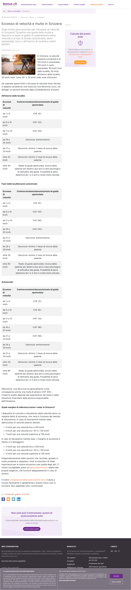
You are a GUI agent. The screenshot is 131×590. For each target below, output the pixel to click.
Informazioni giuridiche (98, 567)
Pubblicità (71, 564)
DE (112, 551)
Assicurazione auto (28, 4)
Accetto (116, 576)
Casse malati (63, 4)
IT (119, 551)
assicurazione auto (39, 467)
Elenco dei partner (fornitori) (67, 580)
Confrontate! (80, 62)
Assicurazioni (47, 4)
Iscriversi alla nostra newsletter (14, 561)
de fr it (110, 4)
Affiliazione (71, 568)
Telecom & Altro (96, 4)
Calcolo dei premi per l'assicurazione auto (81, 54)
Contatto (70, 561)
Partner (80, 568)
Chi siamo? (71, 558)
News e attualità (14, 11)
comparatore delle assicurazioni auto (27, 480)
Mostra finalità (116, 582)
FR (116, 551)
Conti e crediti (79, 4)
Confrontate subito (31, 529)
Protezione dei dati (96, 563)
